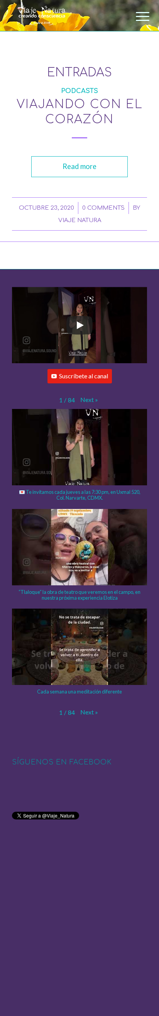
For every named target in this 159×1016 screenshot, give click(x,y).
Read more (79, 166)
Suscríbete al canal (83, 375)
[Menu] (136, 16)
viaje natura (79, 220)
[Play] (79, 325)
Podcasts (79, 91)
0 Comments (103, 208)
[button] (89, 400)
